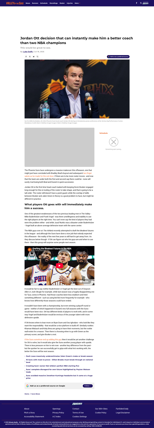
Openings (56, 409)
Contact (76, 409)
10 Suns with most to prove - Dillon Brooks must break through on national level (59, 361)
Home (27, 394)
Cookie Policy (100, 413)
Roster (62, 3)
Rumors (35, 3)
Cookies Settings (80, 416)
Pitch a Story (29, 413)
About (26, 409)
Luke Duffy (28, 52)
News (28, 3)
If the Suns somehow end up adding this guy (43, 339)
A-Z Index (56, 416)
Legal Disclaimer (123, 413)
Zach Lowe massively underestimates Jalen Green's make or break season (59, 356)
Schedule (44, 3)
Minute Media (13, 422)
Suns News (35, 394)
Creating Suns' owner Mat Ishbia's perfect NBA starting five (52, 366)
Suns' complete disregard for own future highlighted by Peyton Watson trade (58, 370)
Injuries (70, 3)
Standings (54, 3)
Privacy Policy (58, 413)
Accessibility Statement (34, 416)
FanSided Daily (122, 409)
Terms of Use (78, 413)
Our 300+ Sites (101, 409)
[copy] (37, 56)
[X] (141, 3)
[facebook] (136, 3)
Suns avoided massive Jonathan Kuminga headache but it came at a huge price (59, 377)
